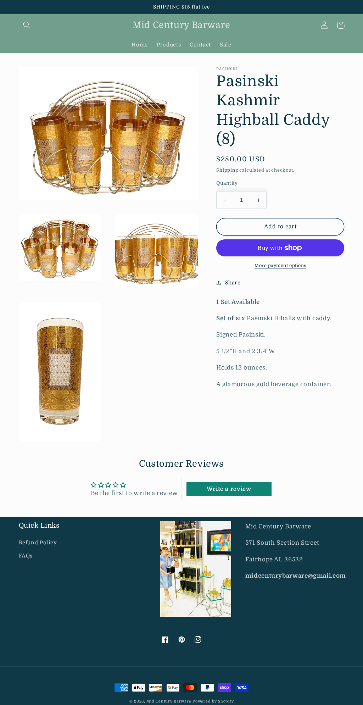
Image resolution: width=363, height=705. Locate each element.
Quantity (227, 183)
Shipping (227, 170)
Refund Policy (38, 543)
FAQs (26, 556)
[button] (27, 25)
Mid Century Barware (168, 701)
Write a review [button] (229, 489)
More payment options (280, 265)
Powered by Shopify (213, 701)
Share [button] (232, 283)
